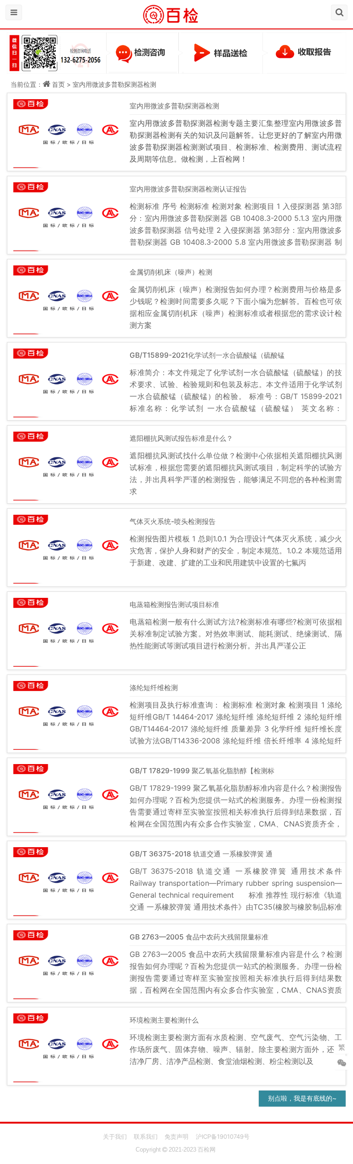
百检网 (207, 1149)
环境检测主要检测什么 (164, 1020)
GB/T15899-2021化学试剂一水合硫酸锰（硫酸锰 (207, 355)
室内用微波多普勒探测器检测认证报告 (188, 189)
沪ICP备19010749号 (223, 1136)
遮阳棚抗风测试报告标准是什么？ (181, 438)
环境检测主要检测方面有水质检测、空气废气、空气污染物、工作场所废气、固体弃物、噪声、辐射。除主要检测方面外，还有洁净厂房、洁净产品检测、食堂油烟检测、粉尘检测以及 (236, 1049)
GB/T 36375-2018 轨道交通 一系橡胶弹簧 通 (201, 853)
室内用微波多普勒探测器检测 (114, 84)
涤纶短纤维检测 (154, 687)
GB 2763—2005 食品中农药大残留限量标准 (199, 937)
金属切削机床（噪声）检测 (171, 272)
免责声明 (176, 1136)
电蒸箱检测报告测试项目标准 (174, 604)
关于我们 (115, 1136)
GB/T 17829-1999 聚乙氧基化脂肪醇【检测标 (202, 770)
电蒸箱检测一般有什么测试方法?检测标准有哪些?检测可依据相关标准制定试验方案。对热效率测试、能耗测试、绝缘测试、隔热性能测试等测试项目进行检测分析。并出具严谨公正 (236, 633)
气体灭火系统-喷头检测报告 (173, 521)
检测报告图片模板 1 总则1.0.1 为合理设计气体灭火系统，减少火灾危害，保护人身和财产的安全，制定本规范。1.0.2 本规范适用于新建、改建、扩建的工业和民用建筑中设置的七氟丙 (236, 550)
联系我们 (146, 1136)
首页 (58, 84)
